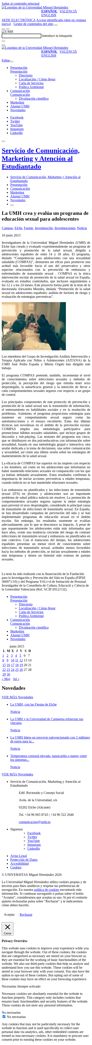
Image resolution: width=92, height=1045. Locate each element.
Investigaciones (65, 228)
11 (16, 660)
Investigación (44, 228)
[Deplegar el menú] (12, 205)
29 (4, 674)
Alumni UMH (20, 106)
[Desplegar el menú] (7, 29)
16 (8, 665)
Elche (18, 228)
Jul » (16, 679)
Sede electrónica (19, 20)
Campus (7, 228)
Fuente (28, 228)
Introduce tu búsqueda (57, 36)
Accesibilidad (19, 863)
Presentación (18, 67)
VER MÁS (17, 697)
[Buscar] (3, 41)
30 (8, 674)
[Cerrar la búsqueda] (3, 45)
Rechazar (26, 914)
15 (4, 665)
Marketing (17, 102)
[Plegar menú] (11, 61)
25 (17, 670)
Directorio (26, 75)
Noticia (82, 228)
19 (21, 665)
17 (12, 665)
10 (12, 660)
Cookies (15, 867)
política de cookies (46, 889)
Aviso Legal (18, 856)
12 (21, 660)
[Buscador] (56, 25)
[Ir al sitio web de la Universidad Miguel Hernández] (35, 7)
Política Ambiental (31, 87)
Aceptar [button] (9, 914)
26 (21, 670)
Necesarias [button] (9, 986)
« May (6, 679)
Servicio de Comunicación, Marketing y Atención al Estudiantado (41, 158)
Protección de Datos (23, 859)
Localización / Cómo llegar (37, 79)
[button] (18, 71)
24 (12, 670)
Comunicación (20, 91)
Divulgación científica (34, 98)
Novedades (17, 110)
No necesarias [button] (11, 1012)
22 (4, 670)
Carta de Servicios (31, 83)
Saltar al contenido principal (20, 3)
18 (17, 665)
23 (8, 670)
